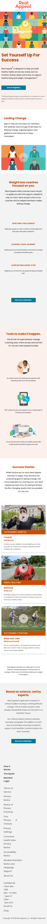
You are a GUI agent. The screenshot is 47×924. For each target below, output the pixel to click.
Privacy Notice (7, 798)
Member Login (8, 779)
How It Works (7, 768)
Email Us (8, 906)
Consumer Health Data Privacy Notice (10, 842)
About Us (8, 875)
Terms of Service (8, 790)
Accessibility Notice (10, 854)
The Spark (9, 773)
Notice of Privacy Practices (8, 808)
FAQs (6, 910)
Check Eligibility (13, 87)
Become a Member (23, 300)
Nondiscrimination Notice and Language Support (10, 866)
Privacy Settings (8, 830)
